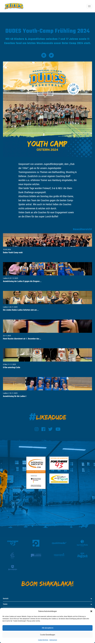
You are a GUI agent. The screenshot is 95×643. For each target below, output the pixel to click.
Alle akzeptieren (47, 628)
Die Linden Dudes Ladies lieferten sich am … (21, 310)
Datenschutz (53, 640)
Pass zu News (8, 257)
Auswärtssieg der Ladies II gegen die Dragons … (22, 281)
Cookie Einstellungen (47, 635)
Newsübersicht (82, 229)
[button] (91, 611)
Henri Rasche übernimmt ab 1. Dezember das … (22, 338)
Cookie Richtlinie (43, 640)
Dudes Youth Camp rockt (13, 252)
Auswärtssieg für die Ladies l (14, 396)
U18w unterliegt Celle (11, 367)
